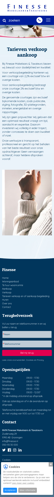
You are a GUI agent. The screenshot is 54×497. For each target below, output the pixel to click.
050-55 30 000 (10, 444)
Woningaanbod (10, 281)
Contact (6, 307)
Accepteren (10, 490)
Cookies (30, 360)
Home (5, 277)
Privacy (40, 360)
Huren (5, 299)
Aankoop (7, 288)
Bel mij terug (27, 352)
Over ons (7, 303)
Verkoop (6, 292)
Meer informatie (27, 490)
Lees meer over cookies (23, 483)
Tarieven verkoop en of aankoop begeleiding (25, 296)
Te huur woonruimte (12, 285)
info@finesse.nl (10, 441)
